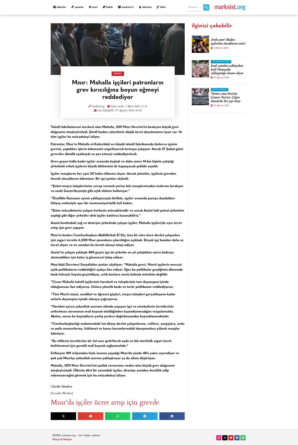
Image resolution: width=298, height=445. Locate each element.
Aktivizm (147, 7)
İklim (163, 7)
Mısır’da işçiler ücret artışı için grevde (105, 402)
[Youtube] (231, 437)
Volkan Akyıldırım (221, 62)
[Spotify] (243, 437)
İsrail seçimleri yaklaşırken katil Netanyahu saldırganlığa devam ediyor (227, 69)
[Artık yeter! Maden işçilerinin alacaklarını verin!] (200, 44)
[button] (63, 416)
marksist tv (128, 7)
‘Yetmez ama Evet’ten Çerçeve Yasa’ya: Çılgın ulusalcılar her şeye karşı (225, 97)
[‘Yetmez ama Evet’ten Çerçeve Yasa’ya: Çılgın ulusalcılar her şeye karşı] (200, 96)
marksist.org (98, 106)
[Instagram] (218, 437)
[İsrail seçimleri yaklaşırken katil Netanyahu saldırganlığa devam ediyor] (200, 68)
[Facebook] (237, 437)
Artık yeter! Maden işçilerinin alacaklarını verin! (228, 42)
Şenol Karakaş (219, 90)
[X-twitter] (224, 437)
